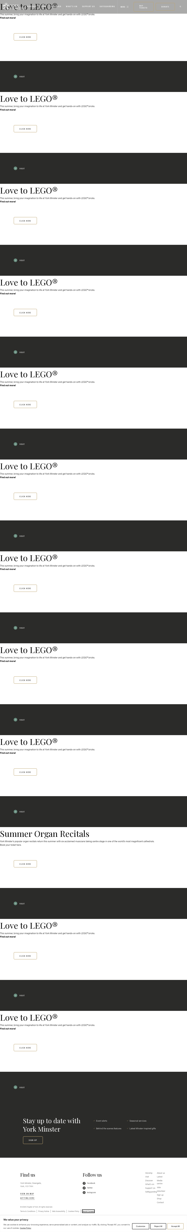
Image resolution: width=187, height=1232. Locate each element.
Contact (160, 1202)
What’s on (71, 6)
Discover (56, 6)
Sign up (160, 1194)
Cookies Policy (73, 1211)
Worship (31, 6)
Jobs (159, 1187)
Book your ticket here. (10, 844)
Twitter (90, 1187)
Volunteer (161, 1190)
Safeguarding (107, 6)
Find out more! (8, 17)
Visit (44, 6)
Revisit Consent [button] (88, 1211)
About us (161, 1172)
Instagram (91, 1192)
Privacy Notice (43, 1211)
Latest (159, 1176)
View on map (27, 1193)
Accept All (175, 1226)
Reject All (158, 1226)
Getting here (27, 1197)
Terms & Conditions (27, 1211)
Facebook (91, 1183)
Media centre (159, 1182)
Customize (140, 1226)
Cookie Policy (25, 1228)
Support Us (88, 6)
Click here (25, 36)
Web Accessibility (58, 1211)
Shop (159, 1198)
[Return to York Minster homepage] (14, 6)
